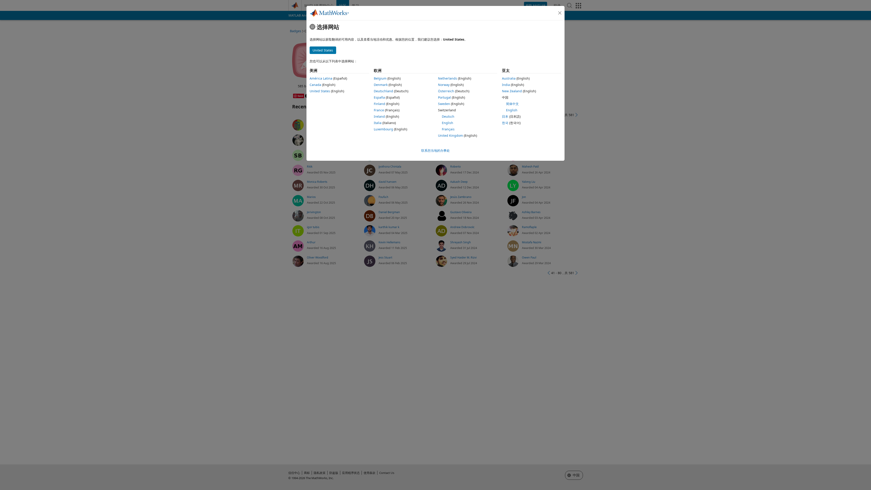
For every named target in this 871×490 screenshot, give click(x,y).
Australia (509, 78)
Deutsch (448, 116)
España (379, 97)
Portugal (444, 97)
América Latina (321, 78)
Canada (315, 85)
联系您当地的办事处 (435, 150)
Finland (379, 104)
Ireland (379, 116)
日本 (505, 116)
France (379, 110)
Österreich (446, 91)
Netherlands (447, 78)
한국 (505, 123)
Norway (444, 85)
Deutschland (383, 91)
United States (320, 91)
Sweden (444, 104)
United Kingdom (450, 135)
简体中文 (512, 104)
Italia (378, 123)
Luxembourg (383, 129)
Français (448, 129)
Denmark (381, 85)
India (506, 85)
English (447, 123)
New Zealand (512, 91)
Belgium (380, 78)
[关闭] (560, 13)
